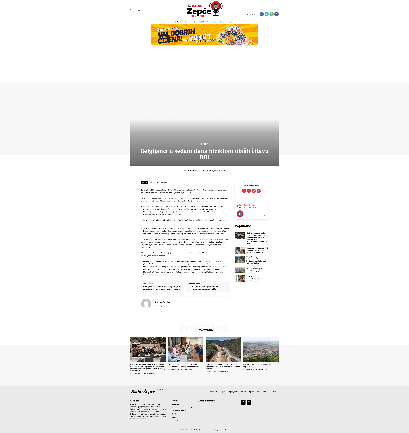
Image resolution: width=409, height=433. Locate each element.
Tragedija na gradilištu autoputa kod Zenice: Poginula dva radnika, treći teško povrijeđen (256, 260)
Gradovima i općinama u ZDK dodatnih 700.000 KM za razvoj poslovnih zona (257, 250)
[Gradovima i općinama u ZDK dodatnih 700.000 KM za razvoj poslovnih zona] (240, 250)
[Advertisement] (204, 66)
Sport (204, 144)
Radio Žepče (193, 171)
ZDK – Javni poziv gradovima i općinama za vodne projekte (203, 287)
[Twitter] (267, 14)
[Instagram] (249, 402)
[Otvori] (240, 213)
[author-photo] (131, 374)
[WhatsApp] (271, 14)
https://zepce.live (160, 306)
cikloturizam (162, 182)
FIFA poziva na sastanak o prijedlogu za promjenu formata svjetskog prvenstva (162, 287)
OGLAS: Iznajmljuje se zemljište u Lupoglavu (254, 270)
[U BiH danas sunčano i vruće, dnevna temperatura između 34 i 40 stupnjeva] (240, 278)
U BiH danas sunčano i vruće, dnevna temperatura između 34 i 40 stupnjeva (256, 279)
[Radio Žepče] (146, 304)
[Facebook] (262, 14)
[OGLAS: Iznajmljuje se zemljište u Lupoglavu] (240, 269)
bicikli (152, 182)
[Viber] (276, 14)
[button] (135, 10)
